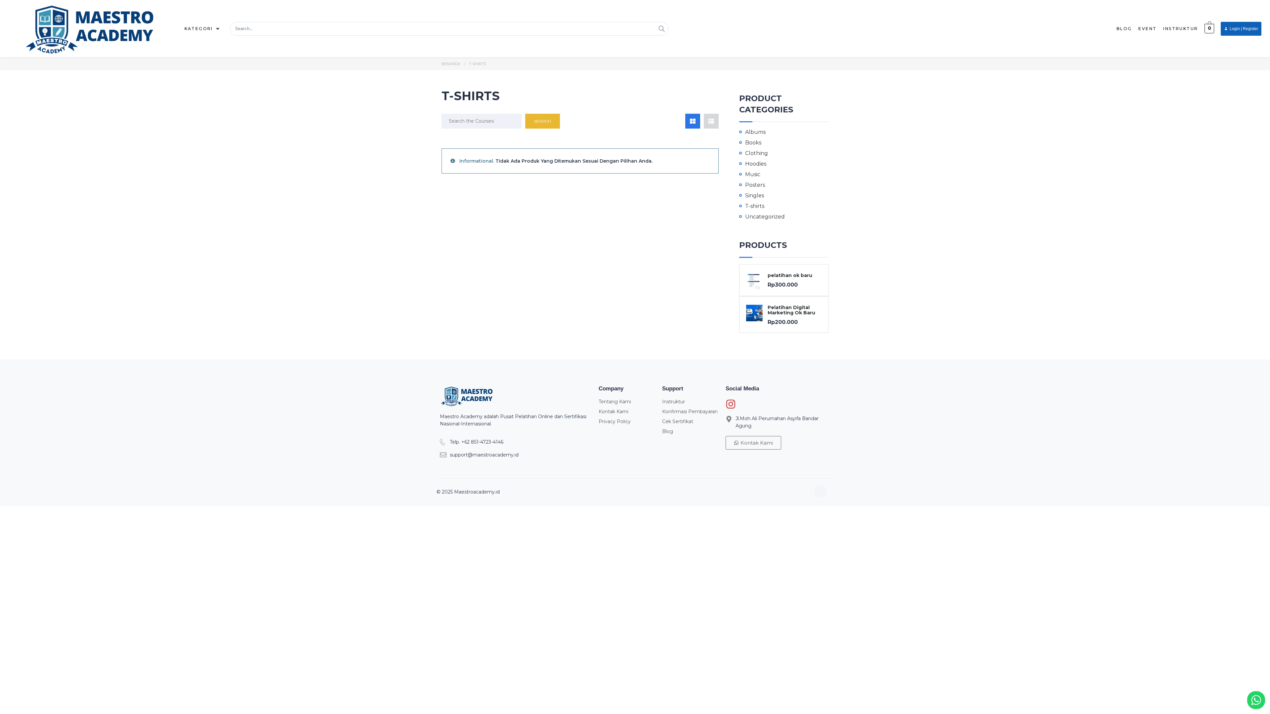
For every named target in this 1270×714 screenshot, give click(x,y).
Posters (755, 185)
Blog (1124, 29)
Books (753, 142)
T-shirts (754, 206)
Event (1147, 29)
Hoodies (755, 164)
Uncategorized (765, 217)
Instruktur (1180, 29)
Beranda (451, 63)
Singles (754, 195)
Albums (755, 132)
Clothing (756, 153)
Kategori (199, 29)
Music (752, 174)
